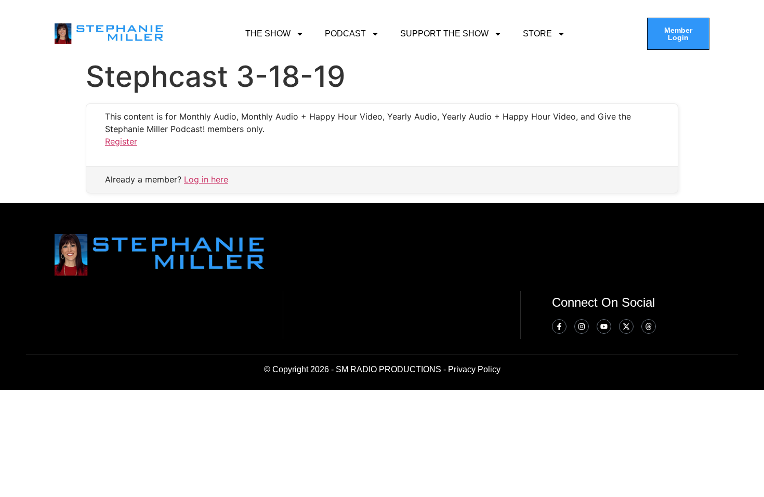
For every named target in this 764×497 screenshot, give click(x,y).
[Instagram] (581, 326)
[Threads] (648, 326)
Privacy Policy (474, 369)
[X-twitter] (626, 326)
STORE (537, 33)
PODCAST (345, 33)
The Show (268, 33)
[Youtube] (604, 326)
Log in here (206, 179)
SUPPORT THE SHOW (444, 33)
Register (121, 141)
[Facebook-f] (559, 326)
